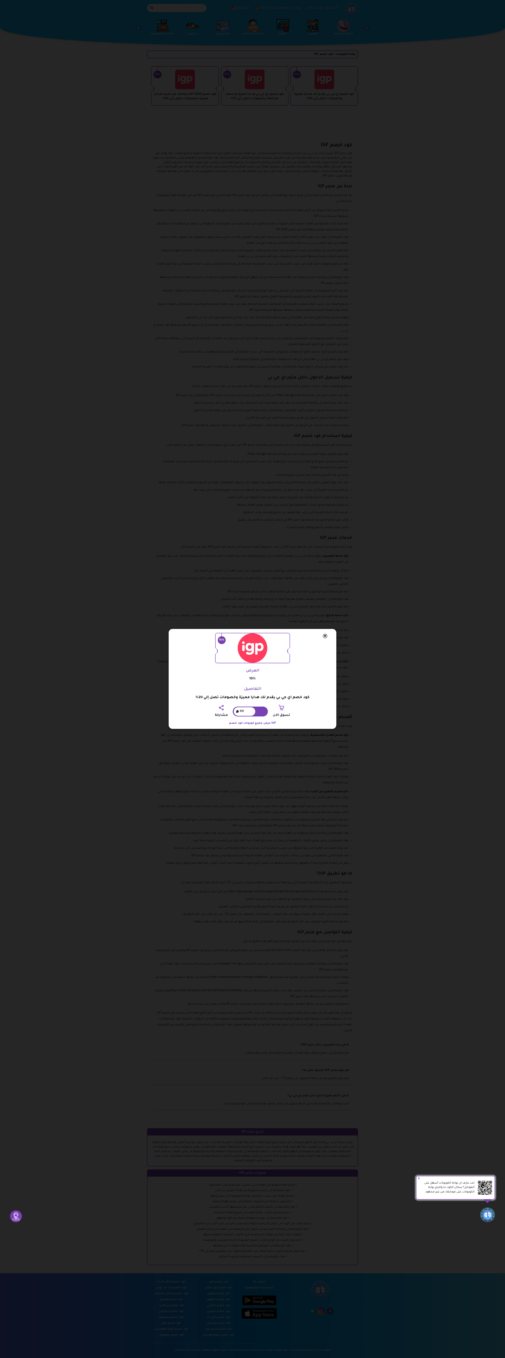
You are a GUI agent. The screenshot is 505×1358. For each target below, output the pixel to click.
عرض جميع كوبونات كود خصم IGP (252, 723)
